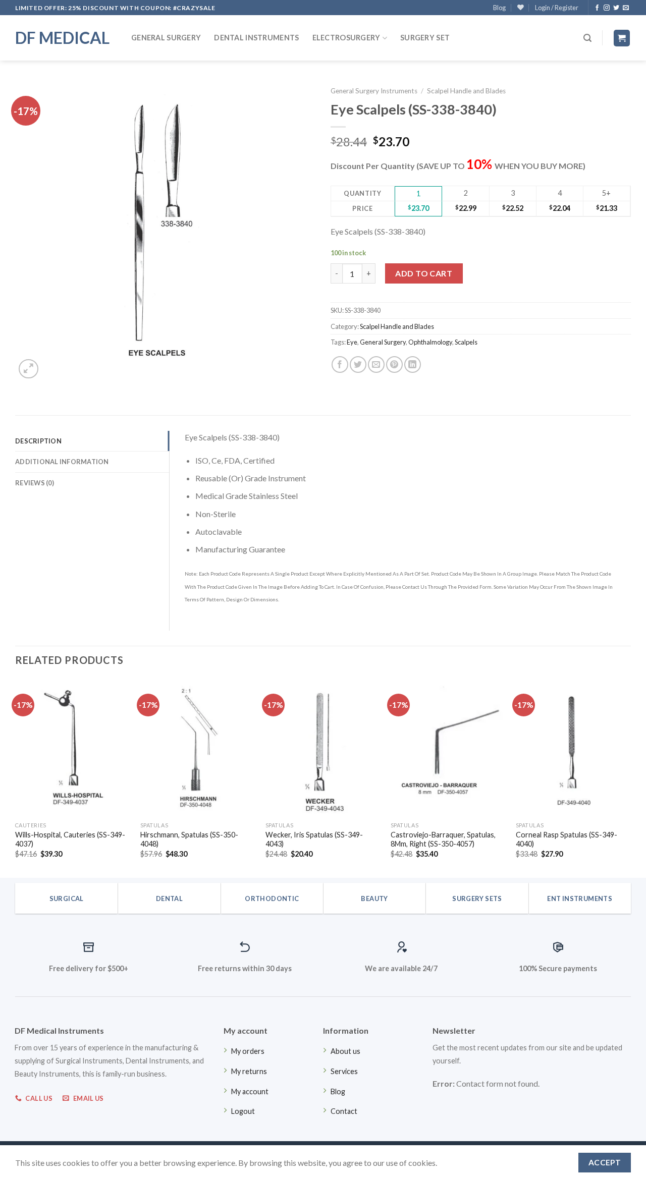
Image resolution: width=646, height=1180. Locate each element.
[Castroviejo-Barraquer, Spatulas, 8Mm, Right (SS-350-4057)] (448, 748)
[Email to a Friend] (376, 364)
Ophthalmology (430, 342)
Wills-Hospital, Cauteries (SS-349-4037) (70, 839)
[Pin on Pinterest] (394, 364)
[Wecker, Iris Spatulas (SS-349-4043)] (323, 748)
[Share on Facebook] (340, 364)
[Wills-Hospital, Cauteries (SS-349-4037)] (72, 748)
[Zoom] (28, 369)
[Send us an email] (626, 8)
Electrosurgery (346, 37)
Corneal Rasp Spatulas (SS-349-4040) (566, 839)
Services (344, 1071)
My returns (249, 1071)
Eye (352, 342)
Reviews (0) (34, 483)
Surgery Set (425, 37)
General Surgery (166, 37)
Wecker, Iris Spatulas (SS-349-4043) (314, 839)
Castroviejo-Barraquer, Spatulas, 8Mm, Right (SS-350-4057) (443, 839)
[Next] (630, 777)
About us (345, 1051)
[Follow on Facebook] (597, 8)
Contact (344, 1111)
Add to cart (423, 273)
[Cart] (622, 38)
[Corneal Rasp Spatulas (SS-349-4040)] (573, 748)
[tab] (92, 441)
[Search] (587, 38)
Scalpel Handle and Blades (466, 91)
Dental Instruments (256, 37)
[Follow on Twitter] (616, 8)
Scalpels (466, 342)
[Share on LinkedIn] (412, 364)
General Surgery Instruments (374, 91)
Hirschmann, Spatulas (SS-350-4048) (189, 839)
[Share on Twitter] (358, 364)
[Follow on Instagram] (607, 8)
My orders (247, 1051)
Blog (499, 8)
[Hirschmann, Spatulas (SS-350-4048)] (197, 748)
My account (249, 1091)
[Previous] (15, 777)
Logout (243, 1111)
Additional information (62, 462)
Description (38, 441)
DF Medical (62, 38)
